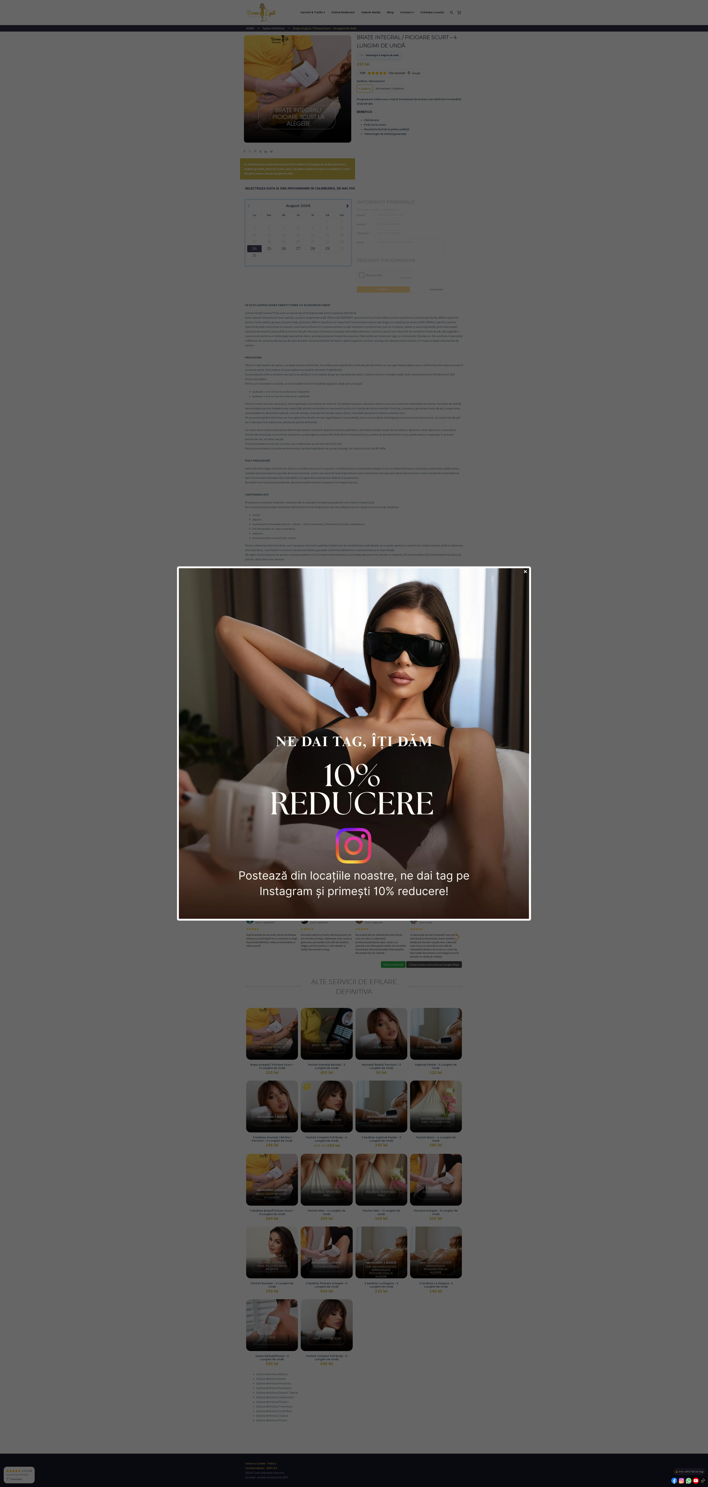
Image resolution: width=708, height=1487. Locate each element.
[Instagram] (681, 1481)
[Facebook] (674, 1481)
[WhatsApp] (689, 1481)
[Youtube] (696, 1481)
